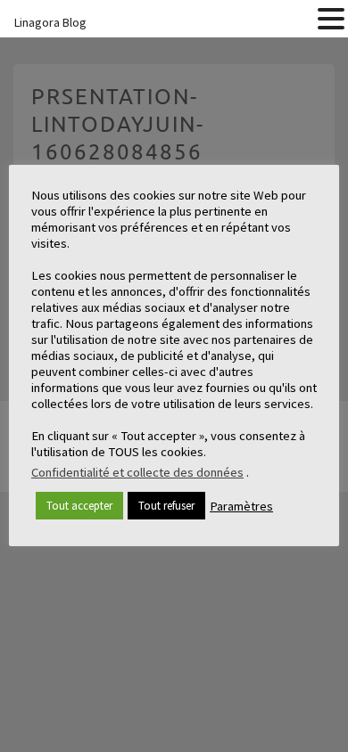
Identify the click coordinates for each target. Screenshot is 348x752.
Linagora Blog (50, 22)
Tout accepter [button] (79, 505)
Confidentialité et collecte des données (137, 472)
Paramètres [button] (241, 506)
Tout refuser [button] (166, 505)
